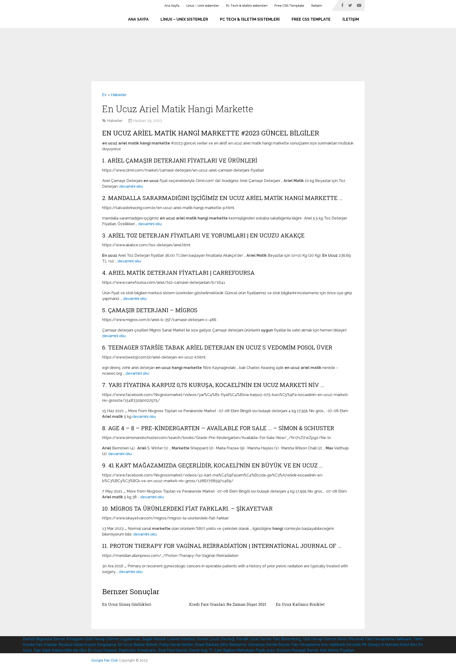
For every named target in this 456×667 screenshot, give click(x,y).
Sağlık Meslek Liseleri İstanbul (168, 639)
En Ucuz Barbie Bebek (137, 644)
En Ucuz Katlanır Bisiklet (300, 604)
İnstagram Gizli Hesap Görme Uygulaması (103, 639)
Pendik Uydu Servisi (253, 639)
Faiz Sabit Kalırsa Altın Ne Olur (60, 650)
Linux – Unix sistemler (202, 5)
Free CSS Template (289, 5)
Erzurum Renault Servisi (297, 650)
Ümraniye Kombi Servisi (269, 644)
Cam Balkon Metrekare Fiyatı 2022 (244, 650)
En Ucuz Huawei (102, 650)
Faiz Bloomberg (287, 639)
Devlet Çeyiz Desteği (215, 639)
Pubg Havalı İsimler (176, 644)
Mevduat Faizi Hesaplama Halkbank (380, 639)
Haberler (118, 95)
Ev (104, 95)
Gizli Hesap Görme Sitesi (325, 639)
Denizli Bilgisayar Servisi (44, 639)
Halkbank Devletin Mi (347, 644)
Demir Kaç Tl (200, 650)
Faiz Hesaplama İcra (309, 644)
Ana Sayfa (171, 5)
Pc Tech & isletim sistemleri (246, 5)
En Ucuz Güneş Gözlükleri (126, 604)
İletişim (316, 5)
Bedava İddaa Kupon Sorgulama (87, 644)
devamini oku (131, 186)
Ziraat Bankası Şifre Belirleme (220, 644)
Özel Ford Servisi (172, 650)
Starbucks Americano (137, 650)
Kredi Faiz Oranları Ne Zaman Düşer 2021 (227, 604)
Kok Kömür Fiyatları (337, 650)
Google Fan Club (104, 660)
